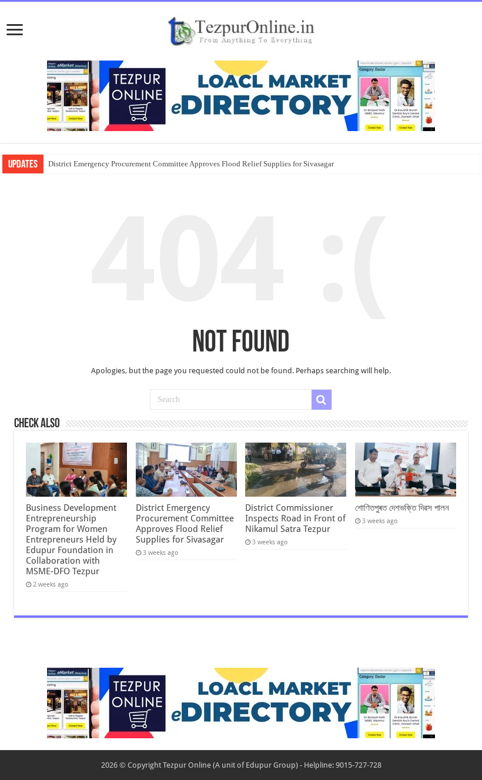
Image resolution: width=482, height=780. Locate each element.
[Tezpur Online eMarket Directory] (241, 95)
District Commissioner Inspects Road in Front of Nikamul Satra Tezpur (295, 518)
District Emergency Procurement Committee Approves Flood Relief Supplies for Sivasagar (191, 163)
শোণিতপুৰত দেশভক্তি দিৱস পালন (402, 508)
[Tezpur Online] (241, 29)
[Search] (322, 400)
